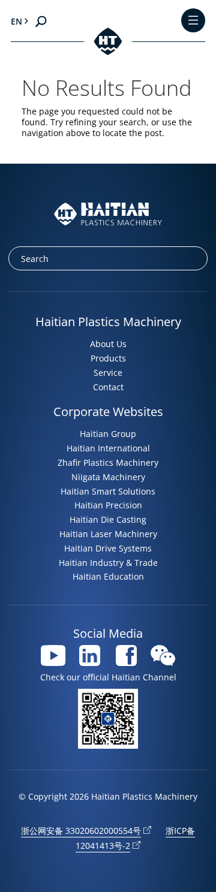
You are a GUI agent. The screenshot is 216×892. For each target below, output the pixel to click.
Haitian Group (108, 433)
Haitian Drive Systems (108, 548)
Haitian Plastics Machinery (108, 322)
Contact (108, 387)
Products (108, 358)
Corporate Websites (108, 411)
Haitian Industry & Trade (108, 562)
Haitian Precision (108, 505)
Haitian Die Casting (108, 519)
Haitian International (108, 448)
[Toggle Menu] (193, 21)
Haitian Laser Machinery (108, 534)
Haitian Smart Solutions (108, 491)
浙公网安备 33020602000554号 (81, 830)
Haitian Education (108, 576)
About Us (108, 343)
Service (108, 372)
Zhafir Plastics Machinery (108, 462)
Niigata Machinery (108, 477)
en (16, 21)
